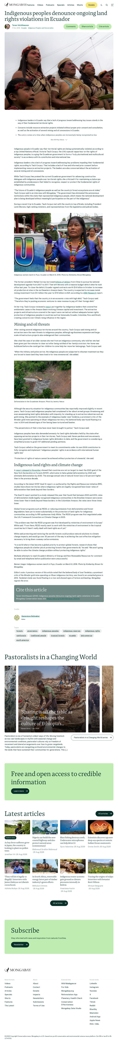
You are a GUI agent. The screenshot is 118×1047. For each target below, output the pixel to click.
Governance (32, 631)
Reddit (92, 1006)
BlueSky (93, 1009)
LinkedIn (93, 983)
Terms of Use (38, 1006)
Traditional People (38, 635)
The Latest (9, 1006)
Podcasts (50, 5)
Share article (87, 26)
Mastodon (94, 1013)
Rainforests (21, 635)
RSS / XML (94, 1024)
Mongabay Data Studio (71, 1008)
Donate (91, 5)
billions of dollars (62, 282)
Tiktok (92, 1002)
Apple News (95, 1020)
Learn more (19, 791)
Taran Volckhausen (20, 25)
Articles (70, 5)
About (35, 983)
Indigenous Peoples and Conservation (40, 28)
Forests (19, 631)
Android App (95, 1017)
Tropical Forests (58, 635)
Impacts (36, 994)
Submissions (38, 1002)
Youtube (93, 991)
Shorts (80, 5)
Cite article (104, 26)
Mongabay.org (67, 991)
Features (30, 5)
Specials (61, 5)
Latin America (86, 635)
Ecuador (24, 28)
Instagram (94, 987)
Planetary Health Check (71, 998)
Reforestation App (69, 994)
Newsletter (19, 945)
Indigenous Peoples (50, 631)
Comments (71, 26)
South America (22, 640)
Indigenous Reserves (71, 631)
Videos (40, 5)
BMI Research (90, 293)
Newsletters (38, 998)
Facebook (94, 998)
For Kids (64, 987)
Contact (36, 987)
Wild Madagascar (68, 983)
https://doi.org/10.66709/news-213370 (63, 599)
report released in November (28, 470)
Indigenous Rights (92, 631)
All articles (103, 814)
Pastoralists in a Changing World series (91, 737)
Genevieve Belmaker (30, 616)
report (48, 307)
